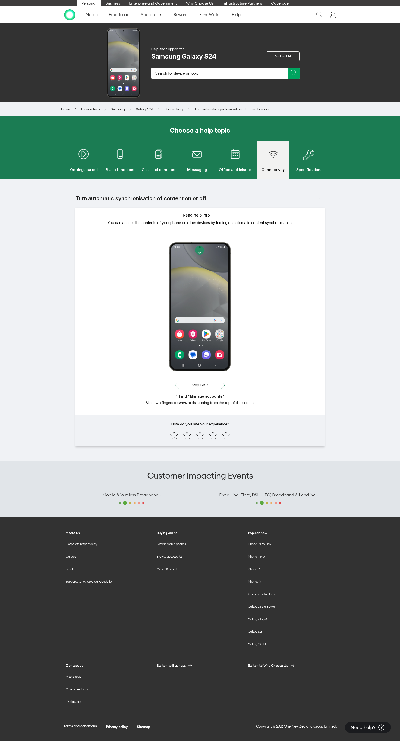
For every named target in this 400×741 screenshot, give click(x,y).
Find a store (73, 701)
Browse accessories (169, 556)
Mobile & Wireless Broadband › (132, 495)
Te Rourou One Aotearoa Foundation (89, 581)
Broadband (119, 14)
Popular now (257, 533)
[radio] (174, 435)
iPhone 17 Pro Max (259, 544)
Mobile (91, 14)
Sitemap (143, 727)
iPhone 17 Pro (256, 556)
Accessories (151, 14)
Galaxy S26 (255, 631)
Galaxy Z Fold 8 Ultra (261, 606)
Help (236, 14)
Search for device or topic (177, 73)
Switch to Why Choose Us (268, 665)
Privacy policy (117, 727)
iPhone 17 (254, 569)
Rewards (181, 14)
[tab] (84, 160)
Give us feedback (77, 689)
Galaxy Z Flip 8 (257, 619)
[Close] (320, 198)
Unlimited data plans (261, 594)
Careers (71, 556)
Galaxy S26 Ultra (258, 644)
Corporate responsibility (81, 544)
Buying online (167, 533)
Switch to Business (171, 665)
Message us (73, 676)
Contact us (74, 665)
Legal (69, 569)
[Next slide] (223, 385)
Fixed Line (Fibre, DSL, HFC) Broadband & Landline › (268, 495)
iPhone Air (254, 581)
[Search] (294, 73)
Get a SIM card (166, 569)
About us (73, 533)
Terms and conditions (80, 726)
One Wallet (210, 14)
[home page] (70, 14)
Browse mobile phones (171, 544)
